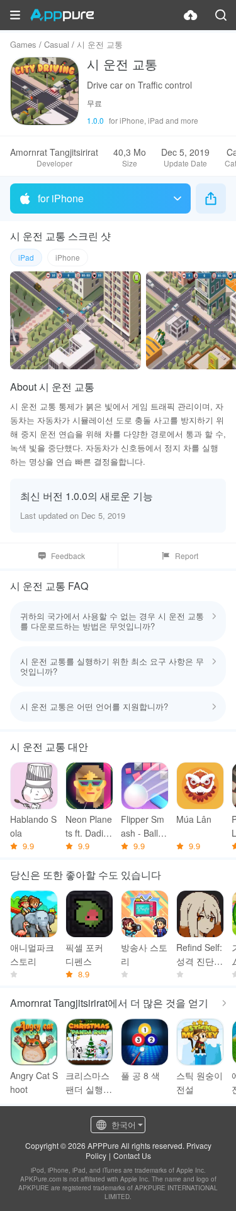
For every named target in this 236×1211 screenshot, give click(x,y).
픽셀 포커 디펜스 (84, 954)
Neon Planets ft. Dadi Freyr (88, 826)
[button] (15, 15)
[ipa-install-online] (191, 15)
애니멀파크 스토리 (32, 954)
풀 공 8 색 (140, 1075)
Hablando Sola (33, 826)
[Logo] (62, 15)
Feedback (68, 555)
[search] (221, 15)
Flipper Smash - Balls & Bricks (142, 826)
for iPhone (61, 198)
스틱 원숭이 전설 (199, 1082)
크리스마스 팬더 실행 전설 (87, 1082)
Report (186, 555)
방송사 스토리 (144, 954)
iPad (26, 257)
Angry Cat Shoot (34, 1082)
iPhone (67, 257)
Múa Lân (193, 819)
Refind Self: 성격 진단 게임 (199, 954)
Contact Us (132, 1155)
